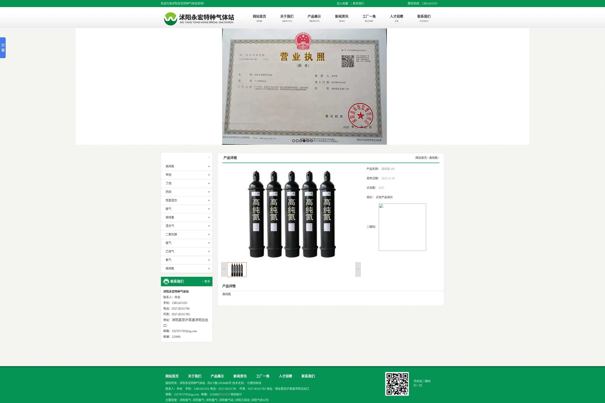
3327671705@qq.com (184, 331)
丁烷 (168, 183)
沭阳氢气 (211, 400)
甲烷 (168, 175)
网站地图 (224, 394)
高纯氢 (170, 217)
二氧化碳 (171, 234)
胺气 (168, 209)
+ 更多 (206, 281)
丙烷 (168, 192)
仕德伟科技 (254, 383)
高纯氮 (170, 166)
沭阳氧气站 (226, 400)
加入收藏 (342, 3)
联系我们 (358, 3)
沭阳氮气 (185, 400)
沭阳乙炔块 (242, 400)
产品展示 (177, 157)
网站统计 (236, 394)
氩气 (168, 243)
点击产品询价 (384, 197)
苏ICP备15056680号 (219, 383)
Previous (3, 86)
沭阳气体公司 (259, 400)
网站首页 (421, 158)
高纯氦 (170, 268)
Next (600, 86)
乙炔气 (170, 251)
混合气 (170, 226)
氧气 (168, 260)
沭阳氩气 (198, 400)
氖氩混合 (171, 200)
